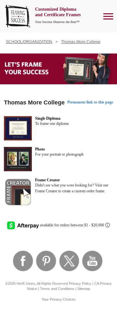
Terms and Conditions (57, 289)
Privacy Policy (80, 283)
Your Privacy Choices (59, 299)
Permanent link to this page (90, 102)
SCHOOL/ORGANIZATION (29, 42)
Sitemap (83, 289)
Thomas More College (80, 42)
